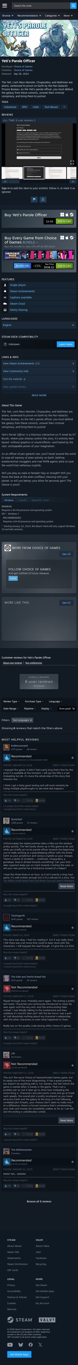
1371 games (16, 749)
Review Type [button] (10, 701)
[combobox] (41, 6)
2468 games (17, 823)
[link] (43, 266)
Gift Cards (12, 1270)
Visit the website (13, 378)
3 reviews (15, 1153)
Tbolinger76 (18, 915)
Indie (36, 106)
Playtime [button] (28, 708)
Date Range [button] (9, 708)
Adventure (10, 106)
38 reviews (32, 749)
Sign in (6, 188)
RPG (24, 106)
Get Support (42, 1297)
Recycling (41, 1264)
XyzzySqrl (16, 819)
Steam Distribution (17, 1264)
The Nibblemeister (21, 1149)
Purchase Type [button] (33, 701)
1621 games (16, 980)
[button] (8, 15)
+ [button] (64, 106)
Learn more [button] (65, 344)
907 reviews (32, 919)
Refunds (11, 1309)
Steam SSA (13, 1251)
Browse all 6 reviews (39, 1201)
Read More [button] (66, 886)
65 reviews (32, 980)
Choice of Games (23, 66)
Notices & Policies (17, 1297)
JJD (13, 1053)
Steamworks (14, 1258)
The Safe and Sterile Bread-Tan (28, 976)
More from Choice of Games (36, 548)
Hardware (41, 1258)
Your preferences (33, 662)
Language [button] (54, 701)
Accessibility (14, 1291)
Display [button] (45, 708)
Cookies (11, 1303)
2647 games (17, 919)
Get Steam (41, 1285)
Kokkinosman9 (19, 745)
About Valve (42, 1245)
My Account (42, 1303)
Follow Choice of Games (30, 569)
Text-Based (51, 106)
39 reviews (16, 1057)
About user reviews (12, 662)
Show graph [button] (65, 708)
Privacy (11, 1285)
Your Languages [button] (21, 720)
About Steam (14, 1245)
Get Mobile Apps (19, 1354)
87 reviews (32, 823)
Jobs (38, 1251)
